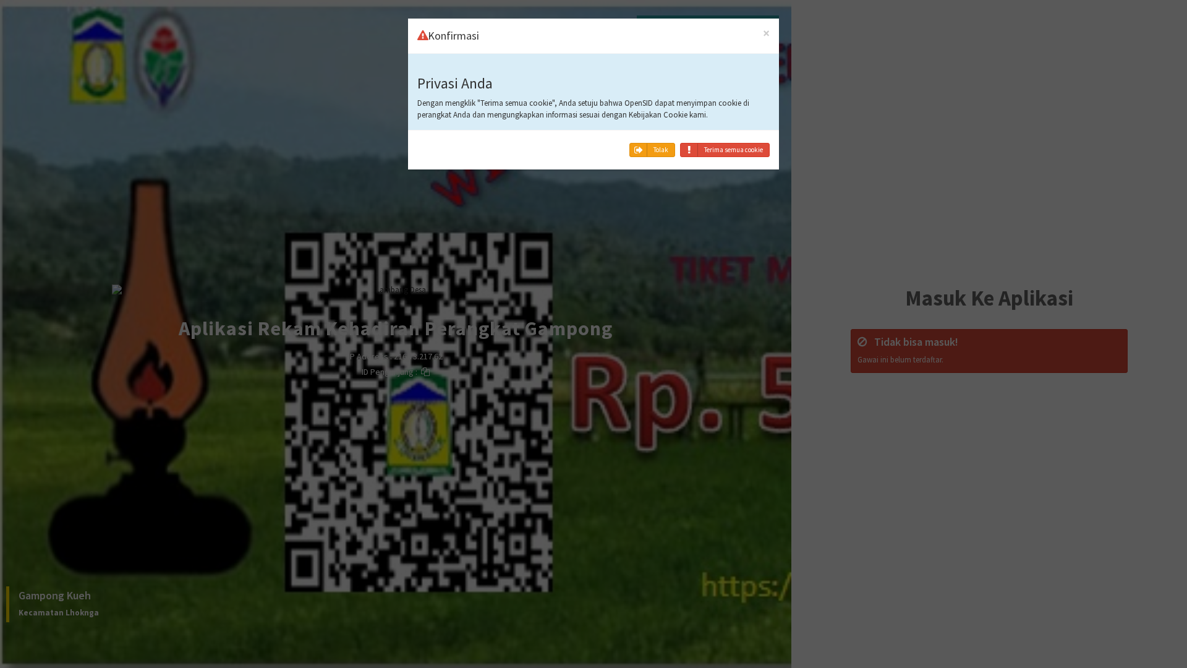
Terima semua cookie (733, 149)
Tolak (660, 149)
